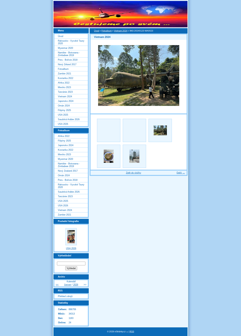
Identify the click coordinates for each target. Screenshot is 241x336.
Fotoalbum (106, 31)
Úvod (96, 31)
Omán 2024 (64, 105)
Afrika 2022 (64, 82)
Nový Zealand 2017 (68, 170)
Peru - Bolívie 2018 (67, 59)
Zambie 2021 (64, 73)
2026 (75, 284)
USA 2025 (63, 114)
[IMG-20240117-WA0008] (134, 156)
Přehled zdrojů (65, 296)
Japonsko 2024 (65, 101)
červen (67, 284)
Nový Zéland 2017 (67, 64)
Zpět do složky (133, 172)
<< (57, 284)
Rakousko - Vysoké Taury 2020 (71, 42)
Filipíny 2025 (64, 110)
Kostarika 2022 (65, 78)
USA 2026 (63, 124)
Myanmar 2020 (65, 48)
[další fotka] (181, 75)
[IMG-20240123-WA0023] (160, 130)
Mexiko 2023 (64, 87)
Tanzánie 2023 (65, 92)
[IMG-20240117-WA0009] (108, 156)
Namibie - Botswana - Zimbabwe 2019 (69, 54)
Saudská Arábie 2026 (69, 119)
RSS (132, 332)
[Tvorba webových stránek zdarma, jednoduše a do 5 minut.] (127, 332)
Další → (181, 172)
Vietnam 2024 (120, 31)
